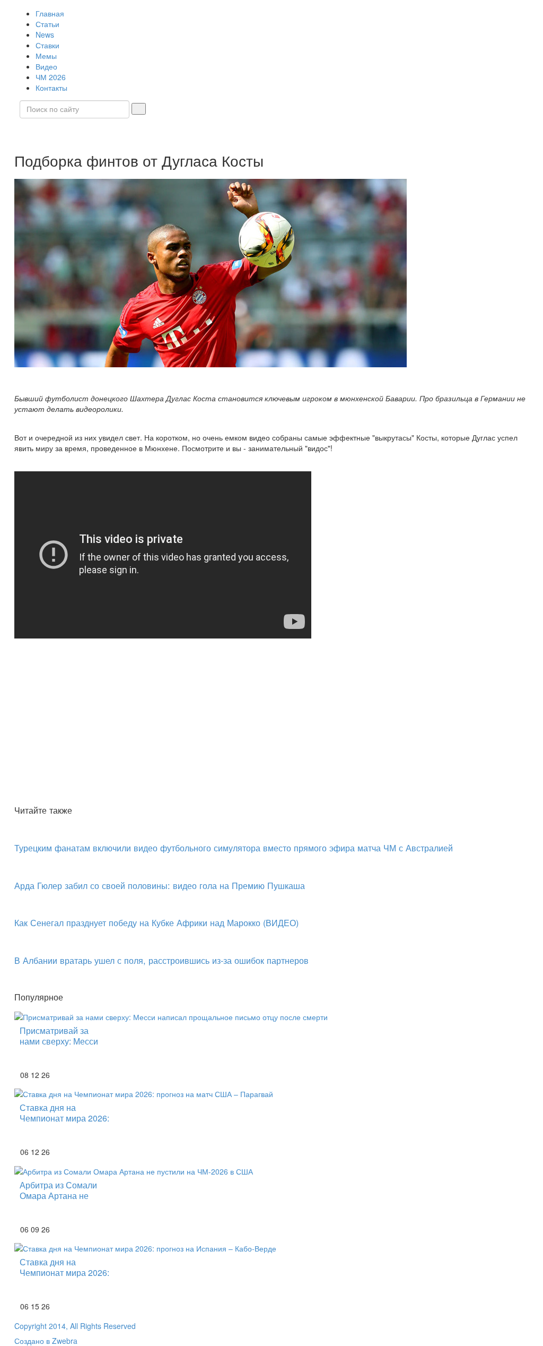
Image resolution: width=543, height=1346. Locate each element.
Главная (50, 13)
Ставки (47, 45)
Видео (46, 66)
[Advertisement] (271, 722)
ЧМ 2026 (51, 77)
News (45, 34)
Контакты (51, 87)
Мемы (46, 55)
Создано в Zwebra (45, 1340)
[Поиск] (139, 109)
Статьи (47, 24)
